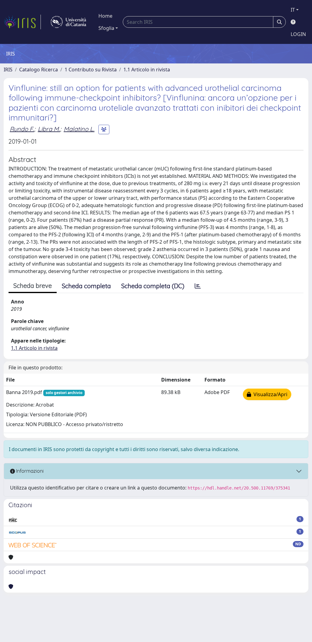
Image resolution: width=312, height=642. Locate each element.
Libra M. (49, 129)
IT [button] (293, 9)
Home (105, 16)
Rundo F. (22, 129)
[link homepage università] (68, 22)
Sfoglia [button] (106, 28)
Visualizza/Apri (269, 394)
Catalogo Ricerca (38, 69)
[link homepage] (22, 22)
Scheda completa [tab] (86, 286)
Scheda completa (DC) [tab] (152, 286)
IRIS (8, 69)
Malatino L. (79, 129)
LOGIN (298, 34)
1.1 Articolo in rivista (146, 69)
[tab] (198, 286)
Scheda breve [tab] (32, 285)
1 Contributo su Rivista (91, 69)
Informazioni (29, 471)
